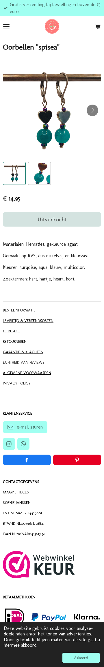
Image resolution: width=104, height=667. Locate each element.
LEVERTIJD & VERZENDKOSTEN (28, 320)
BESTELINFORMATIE (19, 310)
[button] (14, 173)
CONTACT (11, 331)
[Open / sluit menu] (6, 26)
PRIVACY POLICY (17, 383)
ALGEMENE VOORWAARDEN (27, 372)
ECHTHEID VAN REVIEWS (23, 362)
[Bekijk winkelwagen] (97, 26)
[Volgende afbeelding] (92, 110)
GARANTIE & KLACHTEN (23, 351)
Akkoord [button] (81, 657)
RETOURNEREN (15, 341)
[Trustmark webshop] (39, 576)
